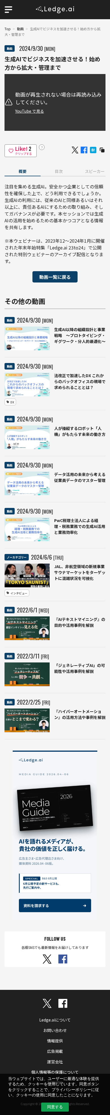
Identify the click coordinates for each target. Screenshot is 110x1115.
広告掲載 (55, 1051)
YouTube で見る (29, 111)
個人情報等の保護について (55, 1072)
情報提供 (55, 1041)
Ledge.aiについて (55, 1020)
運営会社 (55, 1061)
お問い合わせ (55, 1030)
